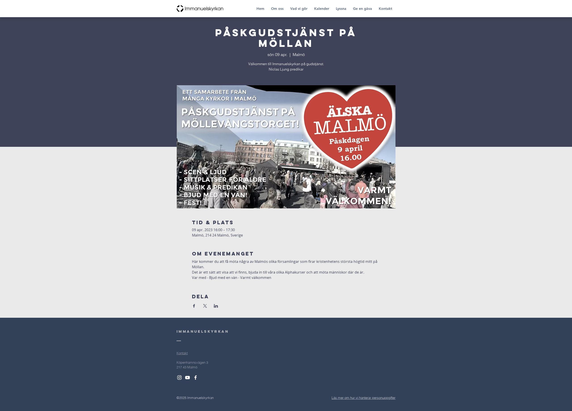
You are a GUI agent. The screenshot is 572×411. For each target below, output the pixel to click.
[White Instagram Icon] (179, 377)
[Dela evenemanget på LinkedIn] (216, 306)
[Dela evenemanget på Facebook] (194, 306)
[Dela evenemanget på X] (205, 306)
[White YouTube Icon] (187, 377)
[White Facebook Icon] (195, 377)
